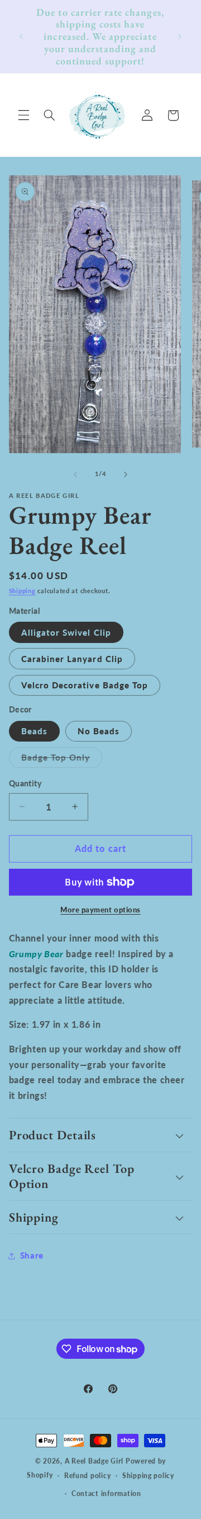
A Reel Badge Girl (95, 1461)
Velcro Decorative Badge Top (84, 685)
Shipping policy (148, 1475)
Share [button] (32, 1255)
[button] (23, 115)
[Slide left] (75, 474)
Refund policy (87, 1475)
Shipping (22, 591)
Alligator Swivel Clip (66, 632)
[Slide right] (125, 474)
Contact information (106, 1493)
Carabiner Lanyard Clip (72, 659)
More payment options (100, 910)
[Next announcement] (180, 36)
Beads (34, 731)
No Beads (98, 731)
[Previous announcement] (21, 36)
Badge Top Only (62, 760)
